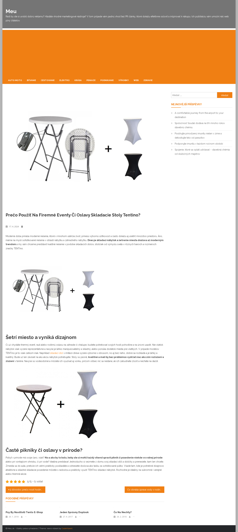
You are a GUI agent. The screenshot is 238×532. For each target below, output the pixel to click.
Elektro (64, 80)
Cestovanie (48, 80)
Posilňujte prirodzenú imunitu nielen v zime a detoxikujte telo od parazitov (198, 135)
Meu (11, 11)
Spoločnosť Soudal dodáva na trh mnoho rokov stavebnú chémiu (200, 125)
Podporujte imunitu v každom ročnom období (199, 143)
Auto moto (15, 80)
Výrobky (124, 80)
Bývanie (31, 80)
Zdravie (148, 80)
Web (136, 80)
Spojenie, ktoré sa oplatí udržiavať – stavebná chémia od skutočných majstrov (202, 151)
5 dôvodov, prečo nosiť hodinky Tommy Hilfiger (27, 489)
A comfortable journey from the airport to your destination (199, 115)
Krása (78, 80)
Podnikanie (107, 80)
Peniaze (91, 80)
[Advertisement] (119, 52)
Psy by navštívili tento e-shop (24, 512)
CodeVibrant (67, 528)
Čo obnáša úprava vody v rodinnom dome (145, 489)
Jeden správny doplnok (74, 512)
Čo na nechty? (123, 512)
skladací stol (56, 353)
